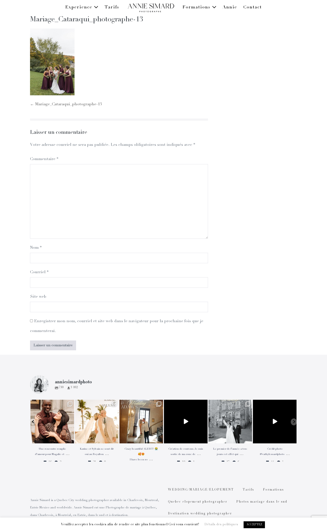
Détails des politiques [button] (221, 524)
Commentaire (44, 159)
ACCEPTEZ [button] (254, 524)
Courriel (39, 272)
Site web (38, 297)
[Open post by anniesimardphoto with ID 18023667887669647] (141, 421)
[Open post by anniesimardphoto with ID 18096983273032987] (275, 421)
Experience (79, 7)
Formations (197, 7)
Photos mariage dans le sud (261, 501)
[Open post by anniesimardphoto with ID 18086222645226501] (52, 421)
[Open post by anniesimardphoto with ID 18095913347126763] (186, 421)
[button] (33, 421)
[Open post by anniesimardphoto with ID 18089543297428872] (97, 421)
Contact (252, 7)
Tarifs (112, 7)
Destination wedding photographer (200, 513)
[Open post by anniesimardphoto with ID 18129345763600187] (230, 421)
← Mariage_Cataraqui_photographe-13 (66, 104)
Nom (36, 248)
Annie (230, 7)
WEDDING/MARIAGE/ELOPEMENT (201, 489)
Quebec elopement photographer (197, 501)
